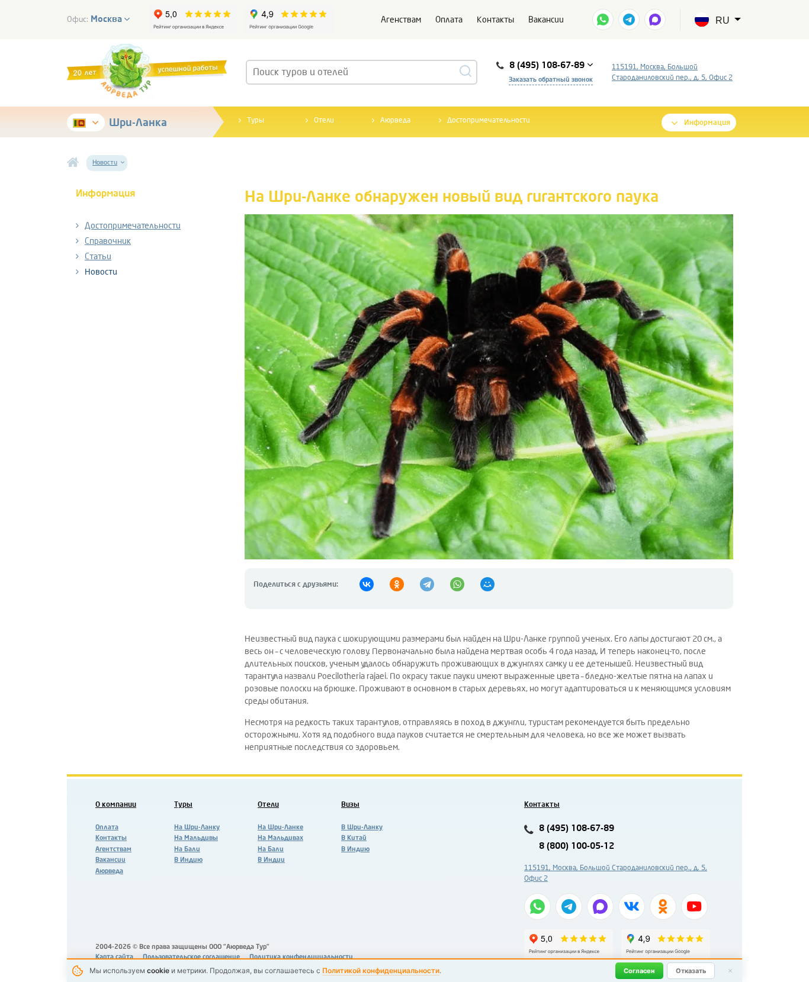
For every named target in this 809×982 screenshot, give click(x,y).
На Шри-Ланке (280, 827)
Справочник (108, 241)
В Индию (188, 860)
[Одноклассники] (397, 584)
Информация (707, 122)
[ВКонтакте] (366, 584)
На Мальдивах (280, 838)
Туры (255, 120)
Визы (350, 804)
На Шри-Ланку (197, 827)
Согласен (639, 971)
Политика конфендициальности (301, 957)
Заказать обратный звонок (551, 79)
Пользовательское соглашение (191, 957)
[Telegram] (427, 584)
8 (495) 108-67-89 (576, 828)
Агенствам (401, 20)
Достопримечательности (488, 120)
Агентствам (113, 849)
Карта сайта (114, 957)
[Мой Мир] (487, 584)
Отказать (691, 971)
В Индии (271, 860)
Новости (101, 272)
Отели (324, 120)
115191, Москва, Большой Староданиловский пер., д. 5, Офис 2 (672, 72)
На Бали (187, 849)
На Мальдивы (196, 838)
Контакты (495, 20)
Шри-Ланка (138, 122)
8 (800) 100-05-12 (576, 846)
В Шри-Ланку (362, 827)
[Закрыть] (730, 971)
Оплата (449, 20)
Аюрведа (395, 120)
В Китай (354, 838)
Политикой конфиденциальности (380, 970)
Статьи (98, 257)
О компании (115, 804)
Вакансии (546, 20)
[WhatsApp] (457, 584)
